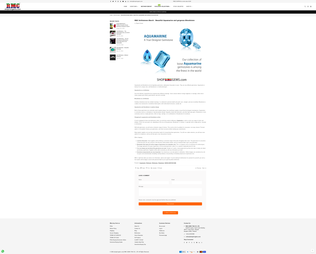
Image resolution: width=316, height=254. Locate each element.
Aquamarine (180, 120)
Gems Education (139, 235)
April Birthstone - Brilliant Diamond (122, 56)
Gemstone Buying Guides (116, 242)
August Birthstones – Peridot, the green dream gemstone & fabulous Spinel (123, 25)
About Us (137, 226)
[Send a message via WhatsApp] (3, 251)
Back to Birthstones (171, 212)
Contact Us (137, 228)
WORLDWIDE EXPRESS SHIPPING (158, 11)
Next (203, 168)
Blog (136, 230)
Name (140, 179)
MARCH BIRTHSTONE (170, 163)
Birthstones (117, 15)
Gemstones (133, 6)
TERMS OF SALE (114, 237)
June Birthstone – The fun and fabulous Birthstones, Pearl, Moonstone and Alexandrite (122, 40)
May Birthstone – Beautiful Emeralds (122, 48)
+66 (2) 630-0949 (190, 234)
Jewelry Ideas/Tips (139, 242)
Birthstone (148, 163)
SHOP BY (188, 6)
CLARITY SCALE (139, 240)
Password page (163, 235)
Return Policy (113, 228)
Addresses (162, 230)
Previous (199, 168)
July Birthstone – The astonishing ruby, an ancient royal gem (123, 33)
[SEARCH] (305, 6)
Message (141, 186)
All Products (138, 237)
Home (125, 6)
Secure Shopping (114, 233)
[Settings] (310, 6)
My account (162, 226)
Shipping (112, 230)
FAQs (111, 226)
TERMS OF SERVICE (115, 235)
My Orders (161, 233)
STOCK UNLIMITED (178, 6)
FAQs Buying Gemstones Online (118, 240)
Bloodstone (161, 163)
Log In (160, 228)
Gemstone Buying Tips (140, 244)
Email (173, 179)
